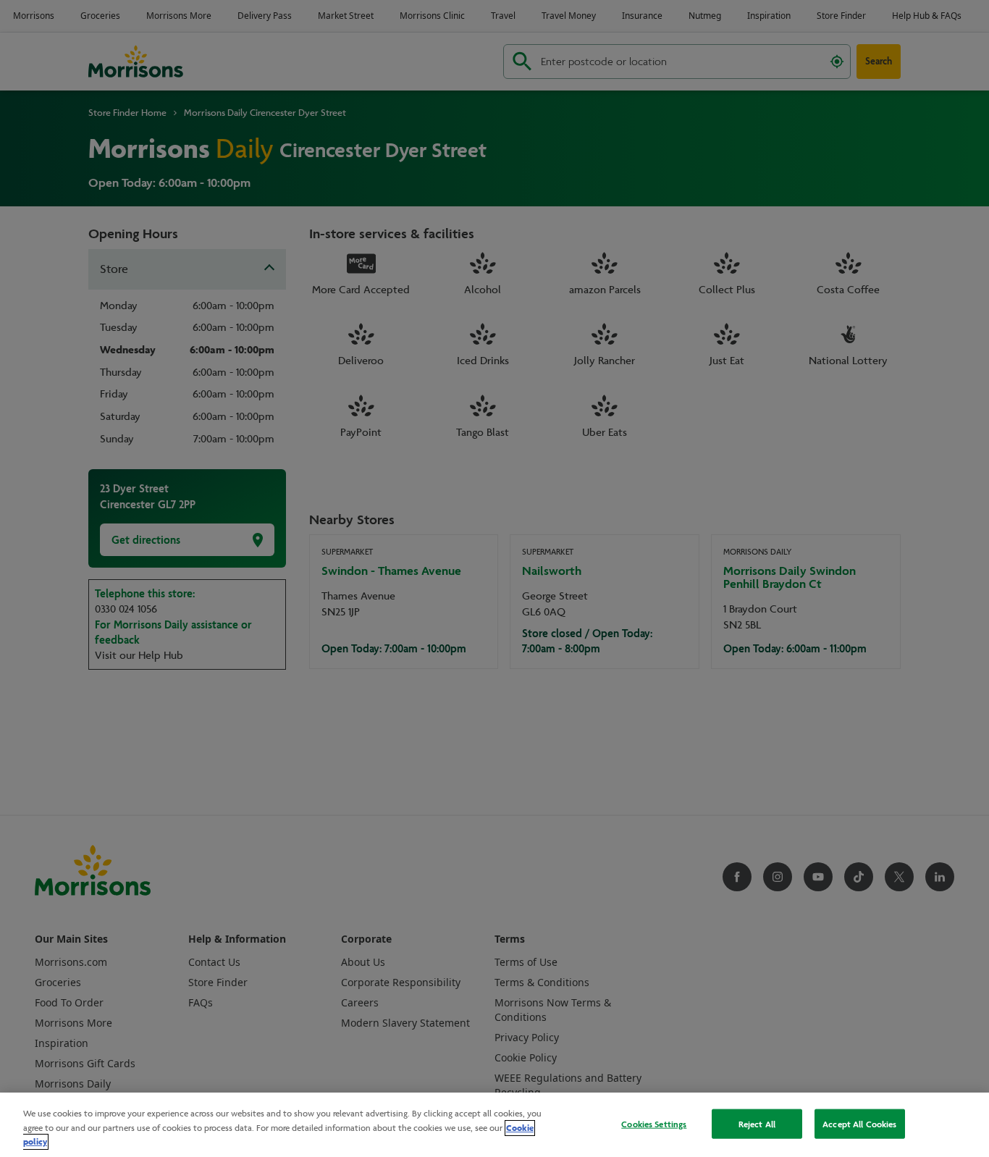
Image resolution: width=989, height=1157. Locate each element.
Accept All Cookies (859, 1123)
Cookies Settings (653, 1123)
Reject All (756, 1123)
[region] (494, 1125)
